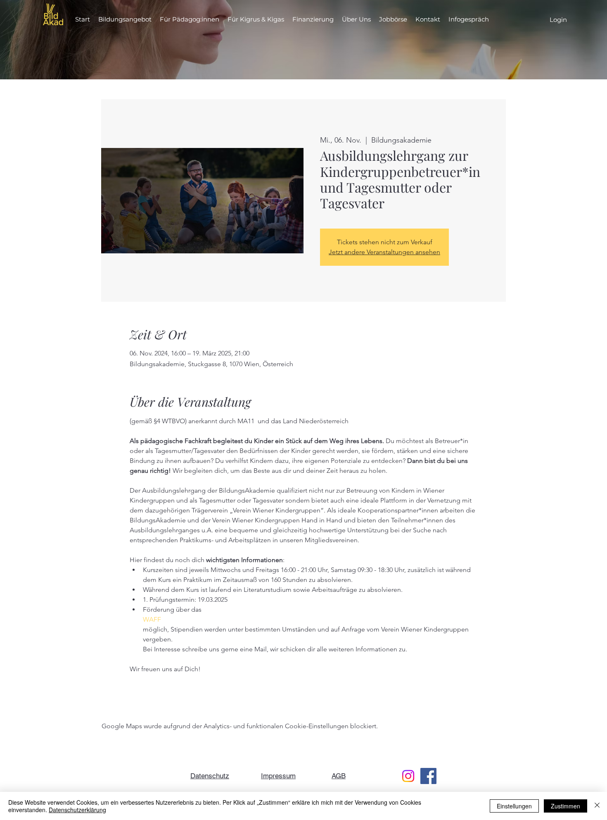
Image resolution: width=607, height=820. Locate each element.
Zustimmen (565, 806)
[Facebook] (428, 776)
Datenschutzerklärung (77, 810)
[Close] (597, 806)
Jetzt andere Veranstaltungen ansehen (384, 252)
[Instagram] (408, 776)
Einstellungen (514, 806)
